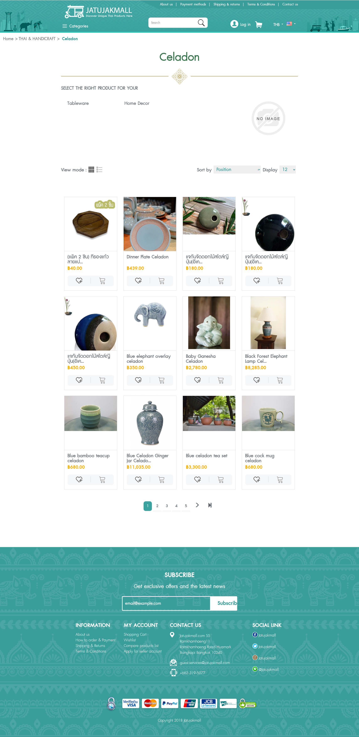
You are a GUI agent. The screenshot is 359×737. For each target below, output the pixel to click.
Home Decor (136, 103)
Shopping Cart (135, 635)
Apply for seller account (143, 651)
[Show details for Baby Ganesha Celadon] (209, 322)
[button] (240, 24)
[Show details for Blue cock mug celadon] (268, 413)
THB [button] (277, 24)
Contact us (290, 4)
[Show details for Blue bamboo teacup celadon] (90, 413)
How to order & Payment (96, 640)
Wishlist (130, 640)
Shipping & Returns (90, 646)
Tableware (78, 103)
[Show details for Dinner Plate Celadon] (150, 236)
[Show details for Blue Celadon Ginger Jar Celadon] (150, 422)
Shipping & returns (227, 4)
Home (8, 39)
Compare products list (141, 646)
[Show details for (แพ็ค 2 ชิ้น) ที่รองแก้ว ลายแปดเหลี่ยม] (90, 223)
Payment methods (193, 4)
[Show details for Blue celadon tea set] (209, 413)
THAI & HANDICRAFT (37, 39)
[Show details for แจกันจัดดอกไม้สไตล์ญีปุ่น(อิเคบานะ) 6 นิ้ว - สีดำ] (268, 227)
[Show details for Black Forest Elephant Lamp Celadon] (268, 322)
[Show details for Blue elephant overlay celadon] (150, 314)
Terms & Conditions (261, 4)
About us (166, 4)
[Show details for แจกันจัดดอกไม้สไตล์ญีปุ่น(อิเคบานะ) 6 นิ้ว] (209, 215)
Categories (78, 26)
